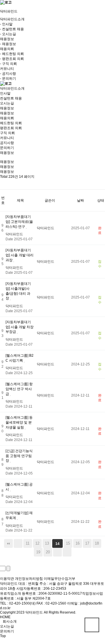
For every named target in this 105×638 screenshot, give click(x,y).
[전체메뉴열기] (1, 7)
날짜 (80, 200)
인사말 (5, 93)
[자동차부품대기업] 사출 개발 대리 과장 (20, 255)
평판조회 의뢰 (11, 128)
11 (27, 543)
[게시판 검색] (5, 184)
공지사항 (7, 143)
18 (97, 543)
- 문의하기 (8, 79)
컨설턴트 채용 (11, 98)
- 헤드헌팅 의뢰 (12, 54)
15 (68, 543)
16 (78, 543)
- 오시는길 (8, 34)
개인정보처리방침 (29, 579)
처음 (8, 543)
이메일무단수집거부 (59, 579)
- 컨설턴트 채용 (12, 29)
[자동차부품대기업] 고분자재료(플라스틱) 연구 (19, 222)
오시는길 (7, 103)
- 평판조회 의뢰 (12, 59)
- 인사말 (6, 24)
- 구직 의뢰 (8, 64)
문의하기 (7, 148)
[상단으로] (92, 625)
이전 (18, 543)
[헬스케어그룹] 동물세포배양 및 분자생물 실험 (19, 422)
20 (48, 552)
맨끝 (67, 552)
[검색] (8, 568)
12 (37, 543)
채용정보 (7, 113)
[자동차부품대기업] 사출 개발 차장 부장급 (20, 327)
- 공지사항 (8, 74)
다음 (57, 552)
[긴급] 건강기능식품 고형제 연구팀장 (19, 456)
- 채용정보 (8, 44)
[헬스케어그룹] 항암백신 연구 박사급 (19, 389)
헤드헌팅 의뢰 (11, 123)
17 (87, 543)
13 (47, 543)
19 (38, 552)
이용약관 (7, 579)
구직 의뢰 (7, 133)
